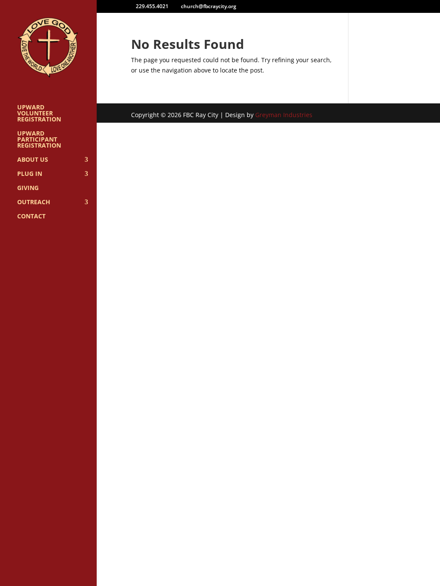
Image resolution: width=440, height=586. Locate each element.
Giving (28, 188)
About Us (32, 160)
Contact (31, 216)
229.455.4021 (152, 6)
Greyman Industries (283, 115)
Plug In (29, 174)
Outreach (33, 202)
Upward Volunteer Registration (39, 113)
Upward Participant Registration (39, 139)
